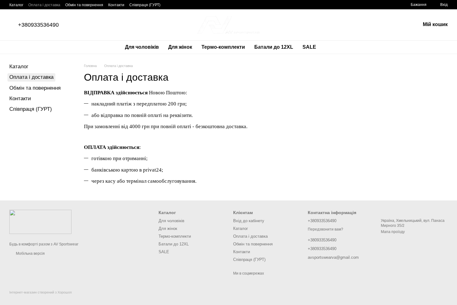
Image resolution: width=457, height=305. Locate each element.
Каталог (16, 5)
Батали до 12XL (273, 47)
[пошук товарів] (332, 47)
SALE (309, 47)
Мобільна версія (30, 253)
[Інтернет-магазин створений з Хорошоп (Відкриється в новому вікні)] (40, 297)
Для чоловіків (142, 47)
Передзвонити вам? (325, 229)
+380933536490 (38, 25)
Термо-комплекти (223, 47)
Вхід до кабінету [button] (248, 220)
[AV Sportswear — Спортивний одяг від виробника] (40, 221)
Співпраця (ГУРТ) (144, 5)
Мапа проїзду (393, 232)
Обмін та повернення (84, 5)
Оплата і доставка (44, 5)
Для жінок (180, 47)
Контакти (116, 5)
